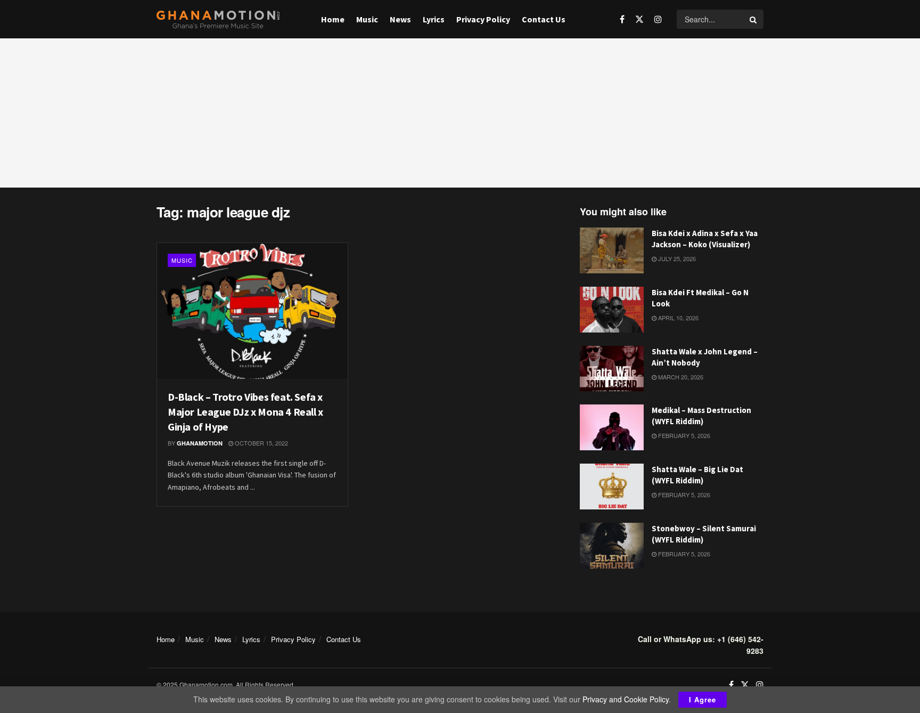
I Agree (702, 699)
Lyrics (434, 19)
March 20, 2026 (679, 376)
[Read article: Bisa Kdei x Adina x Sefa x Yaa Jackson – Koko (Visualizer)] (612, 250)
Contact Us (543, 19)
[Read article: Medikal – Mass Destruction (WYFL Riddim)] (612, 427)
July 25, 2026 (676, 258)
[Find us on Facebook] (622, 19)
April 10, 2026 (677, 317)
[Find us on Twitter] (639, 19)
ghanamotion (200, 443)
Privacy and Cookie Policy (625, 699)
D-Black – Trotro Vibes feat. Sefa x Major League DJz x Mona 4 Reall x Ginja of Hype (245, 411)
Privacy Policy (483, 19)
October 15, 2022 (260, 443)
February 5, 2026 (683, 435)
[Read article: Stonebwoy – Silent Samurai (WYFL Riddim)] (612, 546)
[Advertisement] (460, 113)
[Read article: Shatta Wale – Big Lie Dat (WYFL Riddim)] (612, 486)
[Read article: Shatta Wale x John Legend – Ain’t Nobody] (612, 369)
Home (332, 19)
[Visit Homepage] (218, 19)
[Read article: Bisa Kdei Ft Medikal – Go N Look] (612, 310)
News (400, 19)
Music (367, 19)
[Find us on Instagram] (658, 19)
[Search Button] (753, 19)
